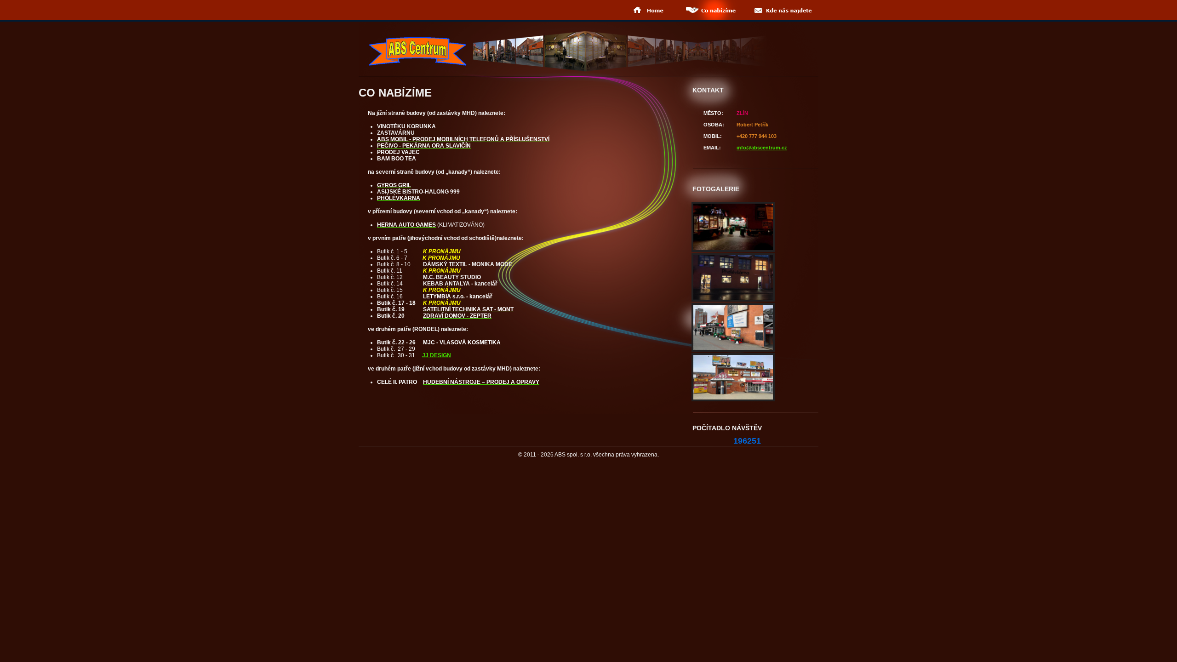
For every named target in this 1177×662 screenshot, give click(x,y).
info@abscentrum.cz (762, 147)
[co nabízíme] (710, 10)
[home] (649, 10)
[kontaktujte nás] (781, 10)
